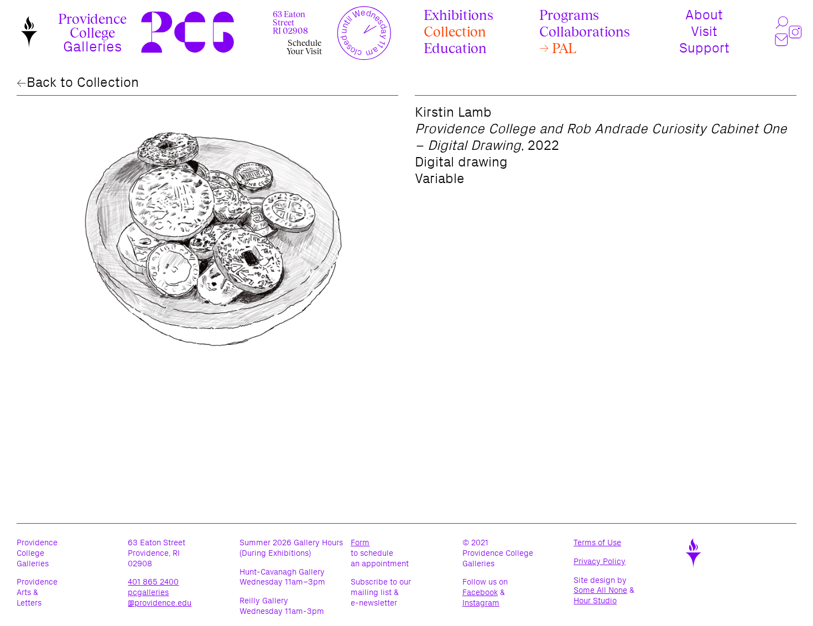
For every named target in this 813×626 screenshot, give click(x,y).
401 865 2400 (153, 582)
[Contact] (782, 40)
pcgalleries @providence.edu (159, 597)
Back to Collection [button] (83, 82)
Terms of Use (613, 543)
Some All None (600, 590)
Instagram (480, 603)
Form (360, 542)
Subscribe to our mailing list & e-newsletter (381, 592)
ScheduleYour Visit (304, 47)
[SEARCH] (782, 23)
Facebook (480, 592)
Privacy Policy (615, 561)
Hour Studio (595, 601)
